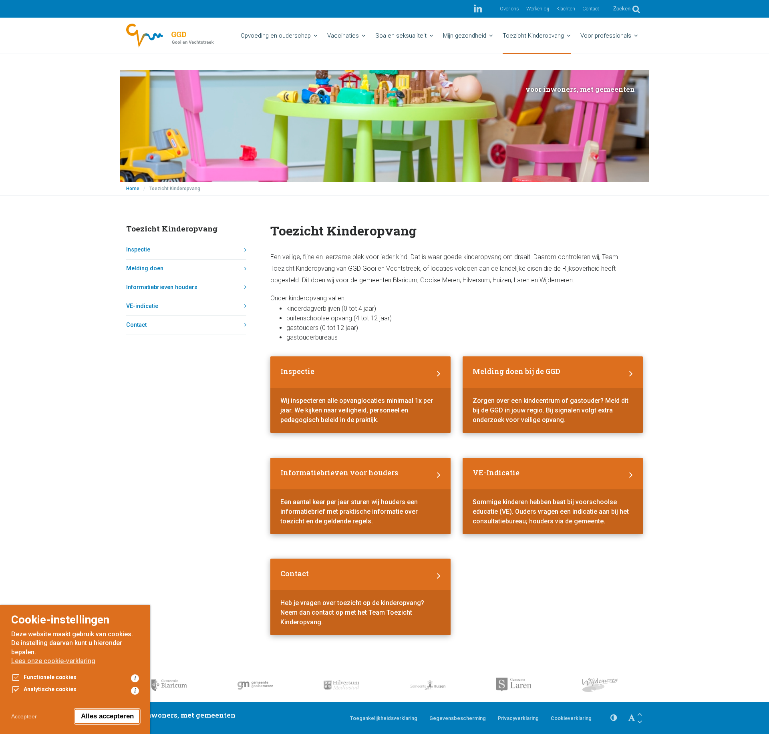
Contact (590, 9)
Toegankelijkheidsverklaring (383, 718)
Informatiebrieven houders (161, 287)
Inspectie (138, 249)
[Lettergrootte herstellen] (632, 718)
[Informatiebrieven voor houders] (360, 496)
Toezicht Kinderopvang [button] (533, 35)
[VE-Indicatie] (553, 496)
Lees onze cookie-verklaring (53, 661)
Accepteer (24, 716)
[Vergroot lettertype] (639, 714)
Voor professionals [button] (605, 35)
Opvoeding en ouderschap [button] (276, 35)
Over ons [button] (509, 9)
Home (132, 188)
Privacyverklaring (518, 718)
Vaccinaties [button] (343, 35)
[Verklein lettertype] (639, 722)
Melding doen (144, 268)
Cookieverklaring (571, 718)
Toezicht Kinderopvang (171, 228)
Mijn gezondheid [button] (464, 35)
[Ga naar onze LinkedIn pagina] (478, 8)
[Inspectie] (360, 394)
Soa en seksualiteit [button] (401, 35)
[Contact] (360, 597)
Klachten (565, 9)
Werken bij (537, 9)
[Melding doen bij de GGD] (553, 394)
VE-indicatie (142, 306)
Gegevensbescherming (457, 718)
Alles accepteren (107, 716)
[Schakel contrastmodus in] (613, 718)
